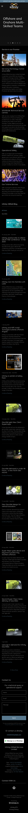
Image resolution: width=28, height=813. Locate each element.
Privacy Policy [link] (8, 724)
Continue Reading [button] (7, 253)
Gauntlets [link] (4, 214)
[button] (3, 6)
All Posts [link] (4, 210)
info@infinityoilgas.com (14, 734)
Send (14, 718)
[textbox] (14, 692)
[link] (14, 6)
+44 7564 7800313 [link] (18, 772)
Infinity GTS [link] (14, 807)
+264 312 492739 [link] (16, 770)
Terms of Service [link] (16, 724)
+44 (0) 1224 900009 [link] (16, 762)
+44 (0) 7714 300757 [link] (16, 764)
